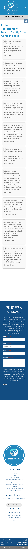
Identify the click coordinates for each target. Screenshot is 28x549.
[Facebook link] (13, 520)
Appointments (22, 547)
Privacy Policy (21, 544)
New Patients (15, 477)
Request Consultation (14, 505)
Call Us (8, 547)
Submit (5, 384)
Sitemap (23, 540)
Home (15, 473)
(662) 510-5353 (15, 512)
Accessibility (22, 542)
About (15, 475)
